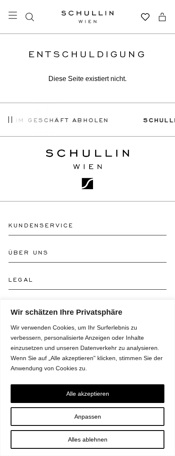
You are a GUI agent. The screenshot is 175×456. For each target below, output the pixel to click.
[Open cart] (162, 17)
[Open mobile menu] (12, 15)
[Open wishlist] (145, 17)
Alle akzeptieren (87, 393)
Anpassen (87, 416)
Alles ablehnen (87, 439)
